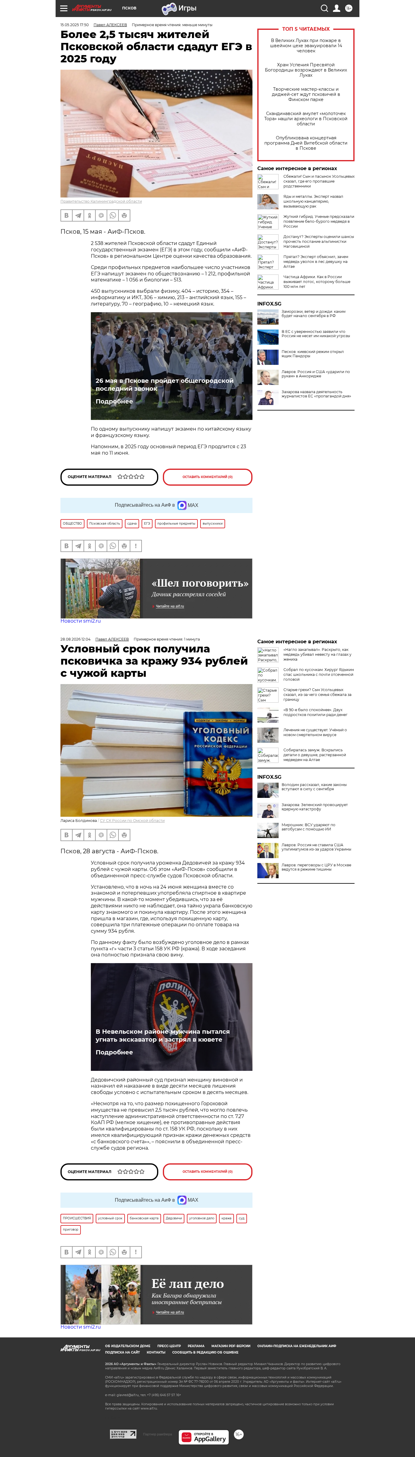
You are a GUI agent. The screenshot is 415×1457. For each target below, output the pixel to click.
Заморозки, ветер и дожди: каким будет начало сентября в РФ (313, 313)
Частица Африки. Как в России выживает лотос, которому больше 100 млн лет (316, 281)
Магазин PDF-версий (230, 1346)
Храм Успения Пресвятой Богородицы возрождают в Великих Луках (306, 70)
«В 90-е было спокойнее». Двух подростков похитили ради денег (315, 712)
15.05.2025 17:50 (74, 25)
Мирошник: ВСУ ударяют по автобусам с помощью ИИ (308, 827)
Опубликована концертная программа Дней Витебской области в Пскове (306, 143)
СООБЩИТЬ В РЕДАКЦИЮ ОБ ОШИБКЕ (205, 1352)
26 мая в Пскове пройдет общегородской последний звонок (165, 384)
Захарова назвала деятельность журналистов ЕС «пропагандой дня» (316, 394)
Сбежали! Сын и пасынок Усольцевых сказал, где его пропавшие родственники (319, 181)
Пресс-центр (169, 1346)
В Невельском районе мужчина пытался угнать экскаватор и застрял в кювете (163, 1035)
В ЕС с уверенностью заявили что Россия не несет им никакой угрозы (316, 334)
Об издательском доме (127, 1346)
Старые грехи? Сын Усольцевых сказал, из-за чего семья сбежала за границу (317, 694)
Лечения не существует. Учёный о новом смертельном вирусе (315, 732)
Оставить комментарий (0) (208, 477)
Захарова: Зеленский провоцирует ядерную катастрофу (315, 807)
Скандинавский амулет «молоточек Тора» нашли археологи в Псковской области (306, 119)
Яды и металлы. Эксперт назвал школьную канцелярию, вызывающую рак (313, 201)
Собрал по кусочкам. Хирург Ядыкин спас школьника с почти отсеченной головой (318, 674)
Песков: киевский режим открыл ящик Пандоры (313, 354)
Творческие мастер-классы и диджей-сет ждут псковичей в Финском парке (306, 94)
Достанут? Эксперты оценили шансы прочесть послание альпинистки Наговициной (318, 241)
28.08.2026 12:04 (75, 639)
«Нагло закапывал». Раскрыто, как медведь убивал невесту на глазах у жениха (317, 654)
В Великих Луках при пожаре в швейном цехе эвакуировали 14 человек (306, 46)
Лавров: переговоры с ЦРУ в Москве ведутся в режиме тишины (316, 867)
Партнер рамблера (157, 1434)
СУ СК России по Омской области (132, 820)
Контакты (156, 1352)
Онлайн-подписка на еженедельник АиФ (296, 1346)
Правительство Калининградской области (101, 201)
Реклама (196, 1346)
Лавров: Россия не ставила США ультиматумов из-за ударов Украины (316, 847)
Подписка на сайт (122, 1352)
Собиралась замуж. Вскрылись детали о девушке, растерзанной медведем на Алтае (314, 755)
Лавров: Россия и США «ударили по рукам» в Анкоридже (316, 374)
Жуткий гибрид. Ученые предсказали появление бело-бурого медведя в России (318, 221)
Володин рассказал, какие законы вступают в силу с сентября (314, 787)
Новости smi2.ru (80, 621)
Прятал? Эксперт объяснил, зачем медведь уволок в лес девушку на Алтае (315, 261)
